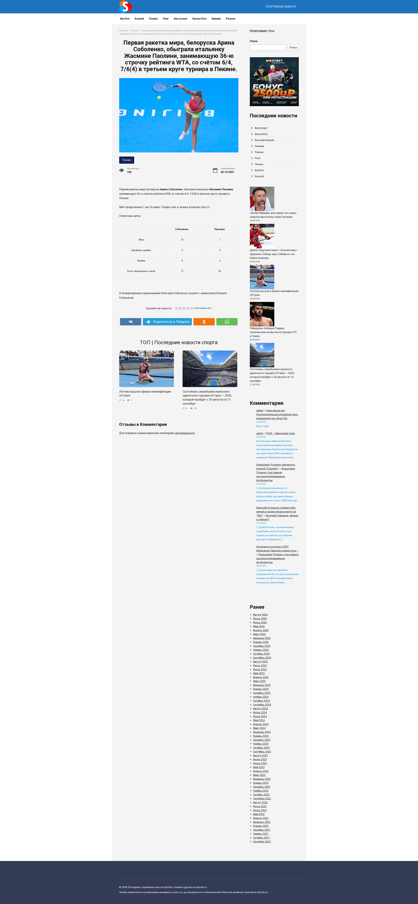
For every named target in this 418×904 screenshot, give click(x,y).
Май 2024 (259, 720)
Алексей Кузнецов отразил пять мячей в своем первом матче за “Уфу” (276, 511)
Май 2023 (259, 767)
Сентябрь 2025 (262, 657)
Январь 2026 (261, 642)
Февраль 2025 (262, 685)
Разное (230, 18)
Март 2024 (259, 728)
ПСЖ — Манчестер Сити (280, 433)
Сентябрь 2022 (262, 798)
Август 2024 (260, 708)
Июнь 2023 (260, 763)
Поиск (254, 41)
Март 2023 (259, 775)
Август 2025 (260, 661)
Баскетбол (199, 18)
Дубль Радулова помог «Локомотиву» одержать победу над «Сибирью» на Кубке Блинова (273, 254)
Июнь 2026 (260, 622)
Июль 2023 (260, 759)
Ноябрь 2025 (261, 649)
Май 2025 (259, 673)
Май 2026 (259, 626)
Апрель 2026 (261, 630)
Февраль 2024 (262, 732)
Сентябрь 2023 (262, 751)
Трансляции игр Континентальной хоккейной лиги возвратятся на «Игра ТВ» (277, 414)
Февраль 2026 (262, 638)
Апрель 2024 (261, 724)
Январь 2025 (261, 689)
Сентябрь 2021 (262, 841)
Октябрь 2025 (261, 653)
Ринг (166, 18)
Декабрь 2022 (261, 786)
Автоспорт (181, 18)
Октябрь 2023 (261, 747)
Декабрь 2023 (261, 739)
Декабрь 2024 (261, 693)
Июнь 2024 (260, 716)
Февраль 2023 (262, 779)
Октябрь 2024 (261, 700)
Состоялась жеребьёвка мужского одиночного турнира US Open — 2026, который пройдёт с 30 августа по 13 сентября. (207, 397)
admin (259, 410)
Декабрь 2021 (261, 829)
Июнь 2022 (260, 810)
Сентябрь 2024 (262, 704)
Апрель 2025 (261, 677)
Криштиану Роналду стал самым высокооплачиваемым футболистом (277, 558)
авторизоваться (185, 433)
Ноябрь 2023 (261, 743)
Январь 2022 (261, 826)
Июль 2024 (260, 712)
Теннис (153, 18)
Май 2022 (259, 814)
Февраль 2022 (262, 822)
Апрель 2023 (261, 771)
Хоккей (139, 18)
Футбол (125, 18)
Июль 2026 (260, 618)
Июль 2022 (260, 806)
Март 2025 (259, 681)
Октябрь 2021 (261, 837)
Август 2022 (260, 802)
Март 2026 (259, 634)
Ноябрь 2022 (261, 790)
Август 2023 (260, 755)
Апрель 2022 (261, 818)
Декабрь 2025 (261, 646)
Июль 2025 (260, 665)
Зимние (216, 18)
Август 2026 (260, 614)
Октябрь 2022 (261, 794)
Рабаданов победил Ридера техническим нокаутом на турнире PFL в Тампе (273, 332)
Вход (271, 30)
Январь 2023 (261, 782)
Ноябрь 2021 (261, 833)
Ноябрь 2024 (261, 696)
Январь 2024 (261, 736)
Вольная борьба (264, 140)
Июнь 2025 (260, 669)
